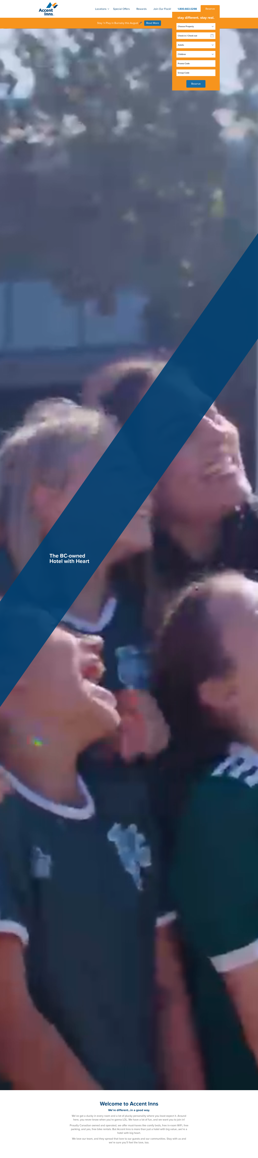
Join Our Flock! (162, 9)
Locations (100, 9)
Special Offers (121, 9)
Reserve (210, 8)
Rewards (141, 9)
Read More (152, 23)
